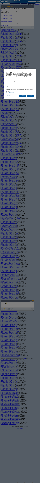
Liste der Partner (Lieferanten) (10, 92)
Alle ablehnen (23, 95)
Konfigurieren (9, 95)
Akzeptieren (30, 95)
